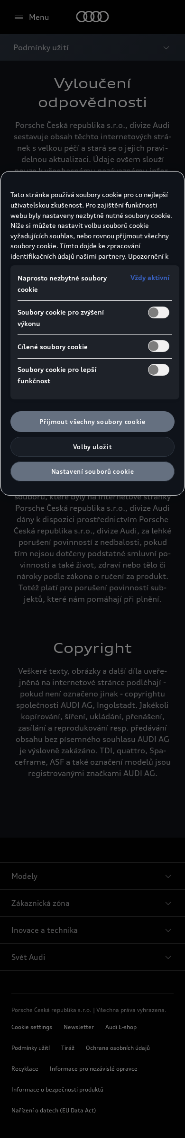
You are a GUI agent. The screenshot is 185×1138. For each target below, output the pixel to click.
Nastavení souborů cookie (92, 471)
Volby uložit (92, 447)
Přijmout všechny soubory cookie (92, 421)
